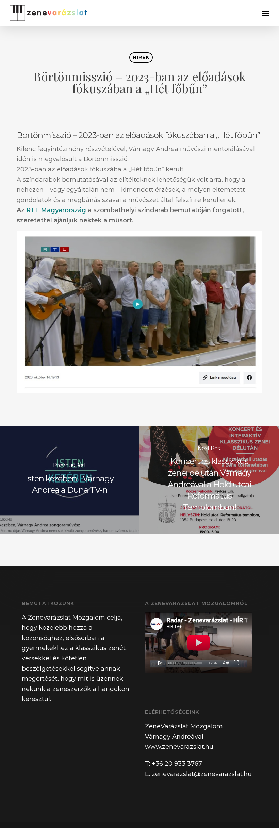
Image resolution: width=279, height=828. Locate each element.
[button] (265, 13)
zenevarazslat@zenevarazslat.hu (202, 774)
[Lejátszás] (160, 662)
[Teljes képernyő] (236, 662)
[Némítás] (226, 662)
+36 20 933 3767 (177, 763)
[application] (198, 642)
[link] (56, 210)
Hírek (141, 57)
